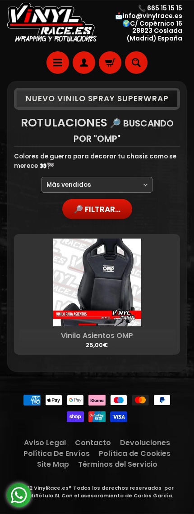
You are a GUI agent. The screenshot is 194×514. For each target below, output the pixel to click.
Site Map (53, 464)
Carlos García (153, 495)
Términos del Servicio (117, 464)
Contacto (93, 442)
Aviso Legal (45, 442)
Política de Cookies (135, 453)
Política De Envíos (56, 453)
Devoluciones (145, 442)
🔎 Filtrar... (97, 209)
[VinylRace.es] (52, 23)
